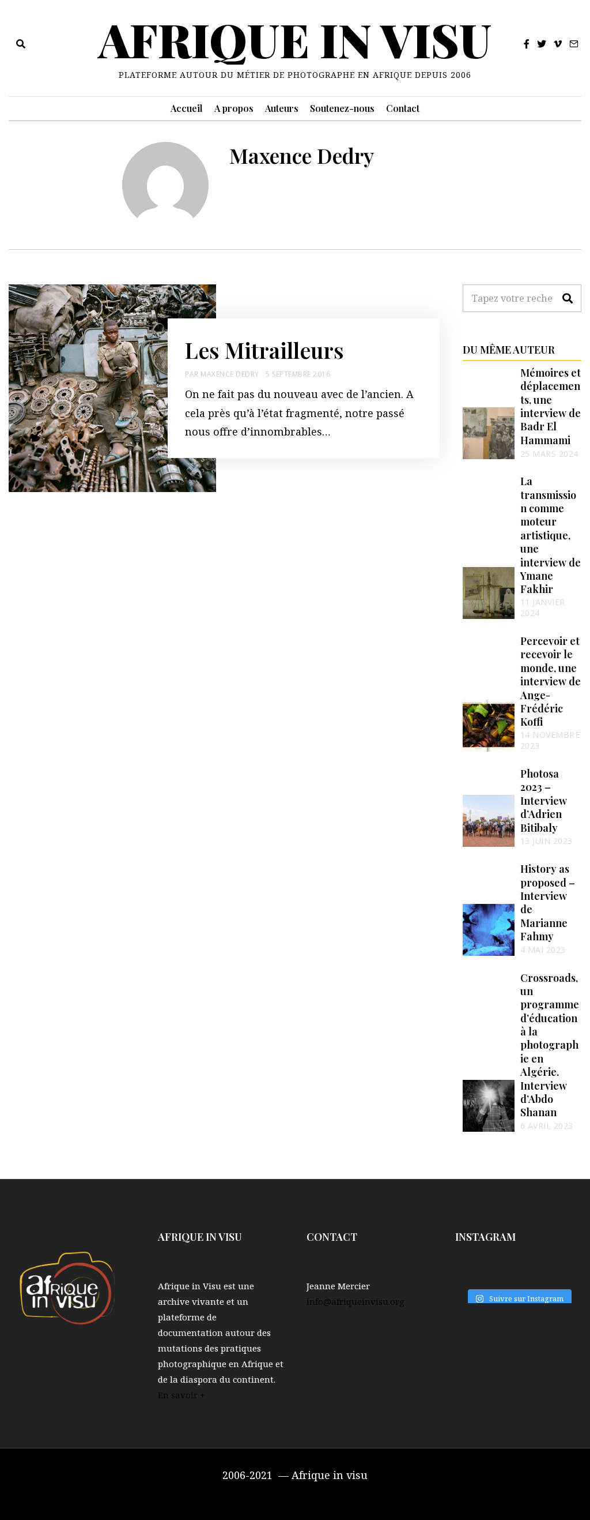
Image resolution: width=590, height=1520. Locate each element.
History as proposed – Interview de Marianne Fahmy (547, 902)
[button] (567, 298)
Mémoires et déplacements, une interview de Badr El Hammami (550, 406)
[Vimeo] (558, 44)
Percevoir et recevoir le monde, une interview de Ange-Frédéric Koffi (550, 681)
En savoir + (181, 1395)
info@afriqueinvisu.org (355, 1301)
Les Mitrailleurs (264, 349)
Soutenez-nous (342, 108)
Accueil (187, 108)
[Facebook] (526, 44)
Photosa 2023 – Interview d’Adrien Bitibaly (543, 801)
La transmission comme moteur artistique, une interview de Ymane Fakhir (550, 535)
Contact (402, 108)
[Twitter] (541, 44)
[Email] (573, 44)
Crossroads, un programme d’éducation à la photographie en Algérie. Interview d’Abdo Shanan (549, 1045)
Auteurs (281, 108)
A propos (234, 108)
